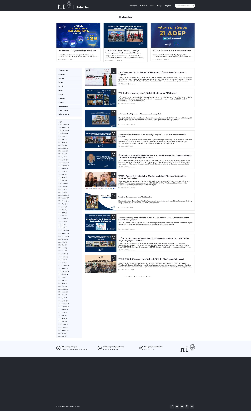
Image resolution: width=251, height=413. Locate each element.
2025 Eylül (62, 157)
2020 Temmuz (63, 330)
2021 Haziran (63, 306)
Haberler (143, 6)
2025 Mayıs (63, 168)
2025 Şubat (62, 177)
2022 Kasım (63, 257)
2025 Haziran (63, 165)
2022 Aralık (63, 254)
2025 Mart (62, 174)
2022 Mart (62, 280)
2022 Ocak (62, 286)
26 (139, 277)
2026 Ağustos (63, 124)
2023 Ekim (62, 224)
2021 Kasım (63, 292)
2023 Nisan (62, 242)
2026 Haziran (63, 130)
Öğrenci (61, 78)
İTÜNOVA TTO (63, 114)
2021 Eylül (62, 298)
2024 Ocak (62, 215)
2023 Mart (62, 245)
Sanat (60, 90)
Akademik (61, 74)
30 (149, 277)
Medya (60, 86)
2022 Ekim (62, 259)
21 (126, 277)
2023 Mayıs (63, 239)
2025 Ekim (62, 154)
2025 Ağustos (63, 160)
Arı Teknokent (63, 110)
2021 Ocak (62, 321)
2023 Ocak (62, 251)
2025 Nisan (62, 171)
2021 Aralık (63, 289)
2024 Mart (62, 210)
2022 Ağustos (63, 265)
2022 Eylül (62, 262)
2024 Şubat (62, 212)
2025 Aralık (63, 148)
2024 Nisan (62, 207)
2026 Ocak (62, 145)
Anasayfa (133, 6)
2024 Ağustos (63, 195)
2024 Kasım (63, 186)
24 (134, 277)
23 (131, 277)
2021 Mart (62, 315)
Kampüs (61, 102)
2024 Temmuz (63, 198)
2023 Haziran (63, 236)
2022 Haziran (63, 271)
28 (144, 277)
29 (146, 277)
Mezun (60, 82)
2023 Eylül (62, 227)
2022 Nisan (62, 277)
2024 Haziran (63, 201)
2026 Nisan (62, 136)
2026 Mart (62, 139)
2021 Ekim (62, 295)
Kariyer (61, 94)
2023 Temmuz (63, 233)
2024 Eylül (62, 192)
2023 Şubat (62, 248)
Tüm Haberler (63, 70)
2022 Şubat (62, 283)
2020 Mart (62, 336)
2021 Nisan (62, 312)
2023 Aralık (63, 218)
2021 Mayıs (63, 309)
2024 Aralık (63, 183)
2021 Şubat (62, 318)
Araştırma (61, 98)
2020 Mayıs (62, 333)
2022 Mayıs (63, 274)
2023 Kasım (63, 221)
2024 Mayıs (63, 204)
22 (129, 277)
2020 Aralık (63, 324)
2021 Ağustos (63, 301)
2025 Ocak (62, 180)
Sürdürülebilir (63, 106)
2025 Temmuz (63, 163)
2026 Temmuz (63, 127)
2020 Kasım (63, 327)
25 (136, 277)
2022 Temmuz (63, 268)
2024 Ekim (62, 189)
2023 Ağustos (63, 230)
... (124, 277)
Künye (159, 6)
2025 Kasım (63, 151)
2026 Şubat (62, 142)
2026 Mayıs (63, 133)
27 (141, 277)
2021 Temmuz (63, 304)
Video (152, 6)
